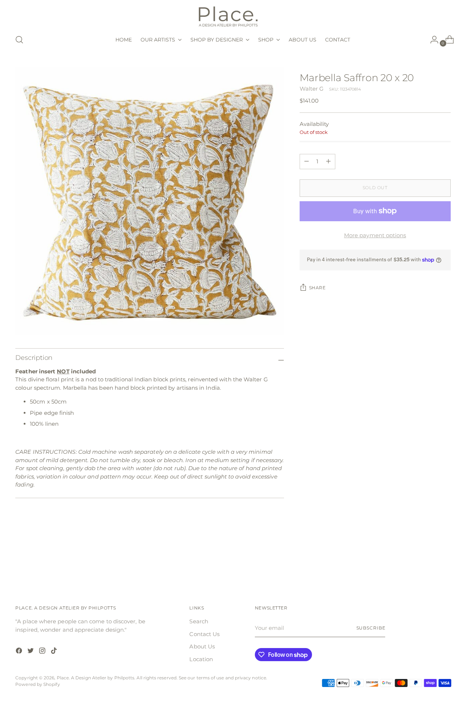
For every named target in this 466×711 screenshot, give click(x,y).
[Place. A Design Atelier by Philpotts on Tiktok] (54, 652)
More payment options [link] (375, 235)
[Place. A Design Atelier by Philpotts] (233, 15)
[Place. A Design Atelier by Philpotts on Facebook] (19, 652)
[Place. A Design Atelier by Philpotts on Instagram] (43, 652)
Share (317, 287)
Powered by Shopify (37, 684)
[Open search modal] (19, 39)
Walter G (312, 88)
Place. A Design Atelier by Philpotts (96, 677)
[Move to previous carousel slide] (428, 561)
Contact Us (204, 634)
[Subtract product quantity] (328, 161)
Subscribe (371, 628)
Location (201, 659)
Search (198, 621)
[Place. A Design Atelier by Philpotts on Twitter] (31, 652)
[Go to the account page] (431, 39)
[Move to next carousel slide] (444, 561)
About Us (202, 646)
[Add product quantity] (306, 161)
